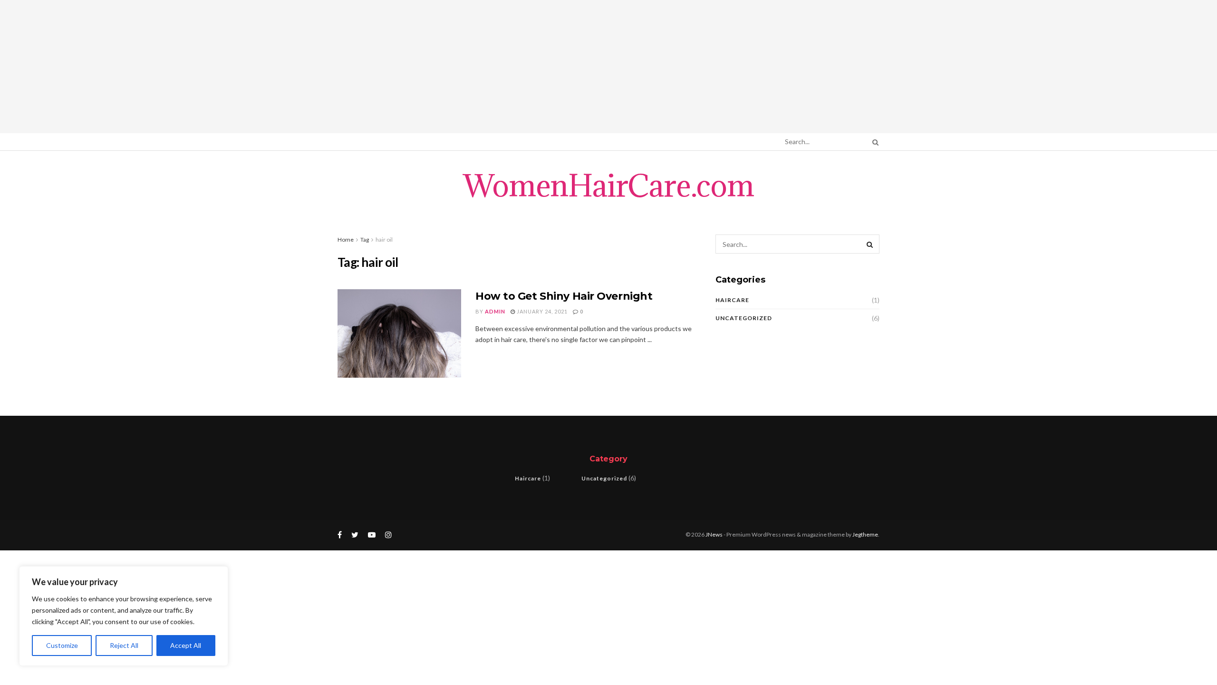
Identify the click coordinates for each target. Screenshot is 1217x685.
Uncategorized (743, 318)
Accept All (185, 645)
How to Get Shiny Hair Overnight (563, 296)
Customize (62, 645)
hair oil (384, 239)
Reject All (124, 645)
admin (495, 311)
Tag (364, 239)
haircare (732, 299)
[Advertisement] (608, 66)
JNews (714, 534)
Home (346, 239)
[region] (123, 616)
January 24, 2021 (541, 311)
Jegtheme (865, 534)
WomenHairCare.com (608, 185)
